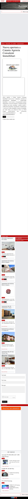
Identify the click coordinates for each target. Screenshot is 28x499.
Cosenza (3, 274)
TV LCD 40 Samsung (7, 481)
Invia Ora (5, 401)
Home (2, 1)
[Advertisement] (14, 28)
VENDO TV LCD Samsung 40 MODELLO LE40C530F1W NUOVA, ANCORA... (14, 487)
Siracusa (3, 320)
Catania (3, 458)
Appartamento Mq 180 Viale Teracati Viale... (8, 352)
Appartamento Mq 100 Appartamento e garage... (7, 307)
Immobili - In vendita (11, 43)
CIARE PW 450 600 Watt (8, 468)
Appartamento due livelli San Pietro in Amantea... (8, 261)
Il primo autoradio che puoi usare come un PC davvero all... (14, 462)
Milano (3, 252)
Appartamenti (20, 43)
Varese (3, 482)
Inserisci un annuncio (13, 1)
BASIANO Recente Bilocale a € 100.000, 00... (8, 329)
